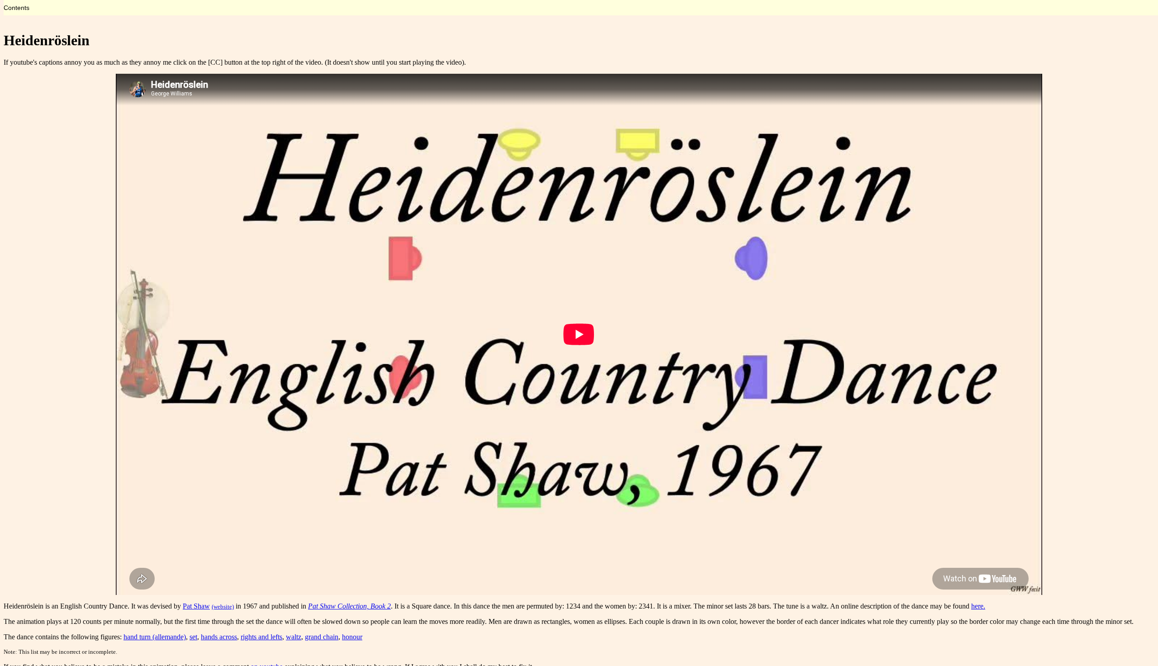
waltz (293, 637)
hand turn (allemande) (154, 637)
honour (352, 637)
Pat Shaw (196, 606)
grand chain (321, 637)
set (193, 637)
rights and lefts (261, 637)
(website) (223, 606)
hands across (219, 637)
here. (978, 606)
